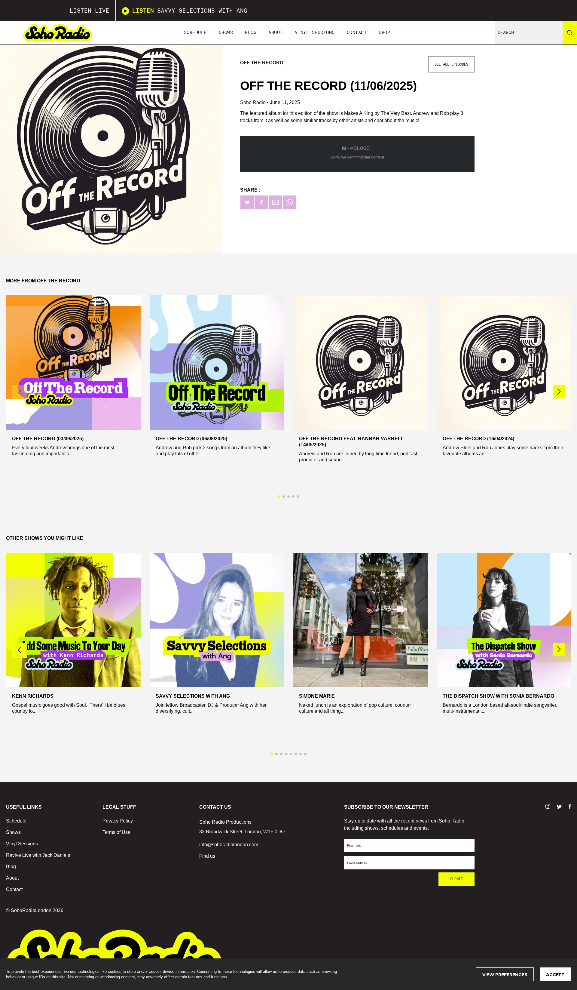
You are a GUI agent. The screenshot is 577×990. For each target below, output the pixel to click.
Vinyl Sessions (315, 32)
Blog (250, 32)
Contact (357, 32)
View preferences (504, 974)
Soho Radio (253, 102)
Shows (226, 32)
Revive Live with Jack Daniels (38, 855)
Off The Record (261, 62)
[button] (559, 391)
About (275, 32)
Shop (384, 32)
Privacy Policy (117, 820)
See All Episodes (451, 64)
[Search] (570, 33)
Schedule (195, 32)
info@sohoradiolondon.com (228, 844)
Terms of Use (116, 832)
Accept (555, 974)
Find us (207, 856)
